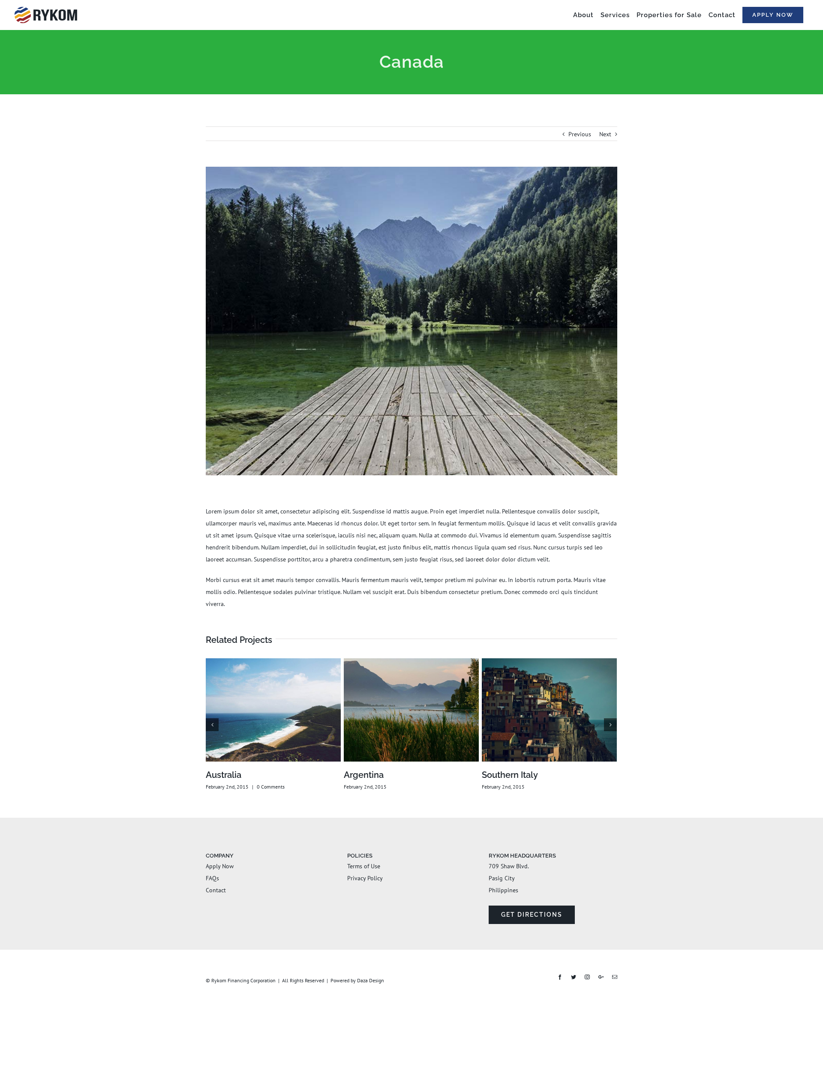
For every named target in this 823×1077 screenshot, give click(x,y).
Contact (216, 890)
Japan (494, 775)
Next (605, 134)
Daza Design (370, 980)
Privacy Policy (365, 878)
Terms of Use (363, 866)
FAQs (212, 878)
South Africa (230, 775)
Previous (579, 134)
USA (352, 775)
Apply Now (220, 866)
